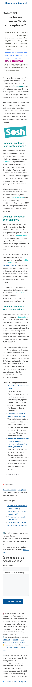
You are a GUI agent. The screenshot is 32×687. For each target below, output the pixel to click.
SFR (22, 640)
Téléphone (22, 490)
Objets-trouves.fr (19, 642)
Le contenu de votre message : (14, 573)
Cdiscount (6, 640)
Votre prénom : (8, 566)
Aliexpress (6, 642)
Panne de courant (12, 647)
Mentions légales (20, 681)
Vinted (15, 640)
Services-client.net (16, 3)
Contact (8, 681)
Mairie (27, 645)
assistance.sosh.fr (9, 265)
